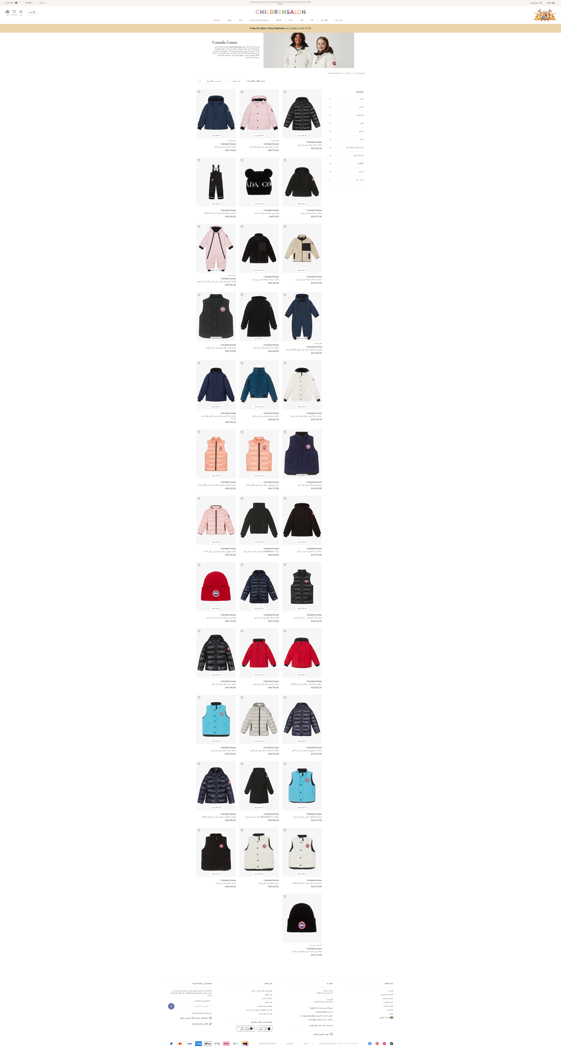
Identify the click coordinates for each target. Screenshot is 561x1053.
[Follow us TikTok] (391, 1044)
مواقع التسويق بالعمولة (265, 1006)
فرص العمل (268, 1002)
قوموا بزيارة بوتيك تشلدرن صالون (261, 991)
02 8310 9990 (321, 1012)
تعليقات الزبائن (388, 1006)
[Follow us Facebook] (370, 1044)
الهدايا (391, 1014)
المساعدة (390, 1010)
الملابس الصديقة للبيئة (200, 1024)
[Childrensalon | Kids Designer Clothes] (544, 14)
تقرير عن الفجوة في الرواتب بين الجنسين (259, 1010)
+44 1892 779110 (315, 1020)
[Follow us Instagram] (377, 1044)
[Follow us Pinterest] (384, 1044)
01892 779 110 (316, 1008)
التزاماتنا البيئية (267, 998)
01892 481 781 (316, 1025)
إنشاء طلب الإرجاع (387, 994)
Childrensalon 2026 (327, 1043)
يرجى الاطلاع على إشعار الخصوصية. (202, 1013)
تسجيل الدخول (534, 3)
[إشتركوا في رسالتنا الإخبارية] (171, 1006)
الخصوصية (289, 1043)
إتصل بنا (390, 991)
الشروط (306, 1043)
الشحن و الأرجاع (388, 998)
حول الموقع (268, 994)
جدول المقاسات (388, 1002)
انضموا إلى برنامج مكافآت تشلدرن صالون (194, 1018)
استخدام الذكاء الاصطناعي (267, 1043)
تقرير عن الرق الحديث (265, 1014)
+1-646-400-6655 (307, 1016)
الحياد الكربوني (386, 1017)
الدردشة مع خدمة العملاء (324, 992)
